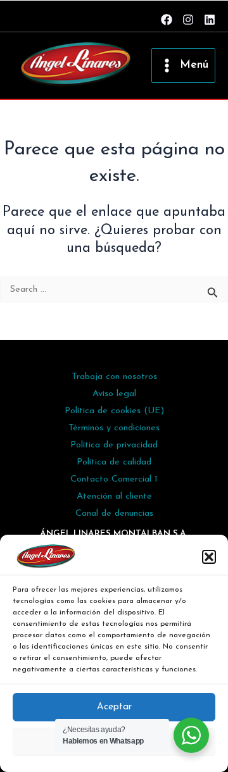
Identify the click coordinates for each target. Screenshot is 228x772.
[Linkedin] (209, 19)
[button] (209, 557)
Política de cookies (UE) (114, 411)
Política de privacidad (114, 445)
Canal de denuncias (114, 513)
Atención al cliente (114, 496)
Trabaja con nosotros (114, 377)
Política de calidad (114, 462)
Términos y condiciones (114, 428)
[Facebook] (166, 19)
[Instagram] (188, 19)
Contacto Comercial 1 (114, 479)
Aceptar (114, 707)
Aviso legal (114, 394)
